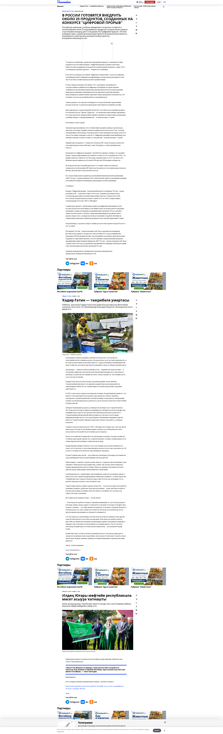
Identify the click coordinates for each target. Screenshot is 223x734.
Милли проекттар (67, 11)
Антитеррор (150, 2)
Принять (157, 730)
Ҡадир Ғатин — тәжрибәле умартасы (92, 6)
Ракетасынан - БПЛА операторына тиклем (144, 6)
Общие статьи (66, 296)
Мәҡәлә (60, 6)
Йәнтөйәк (64, 1)
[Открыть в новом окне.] (73, 263)
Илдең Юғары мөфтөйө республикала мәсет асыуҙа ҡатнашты (119, 6)
